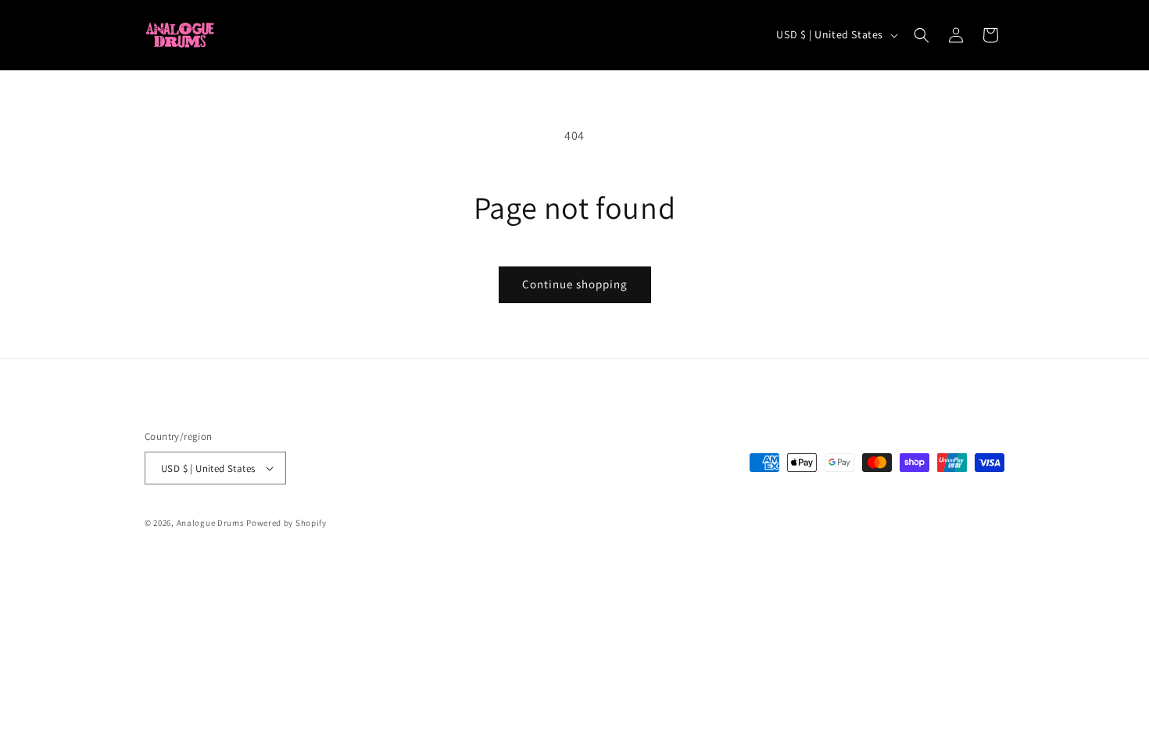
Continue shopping (575, 284)
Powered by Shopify (286, 522)
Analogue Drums (211, 522)
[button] (921, 35)
